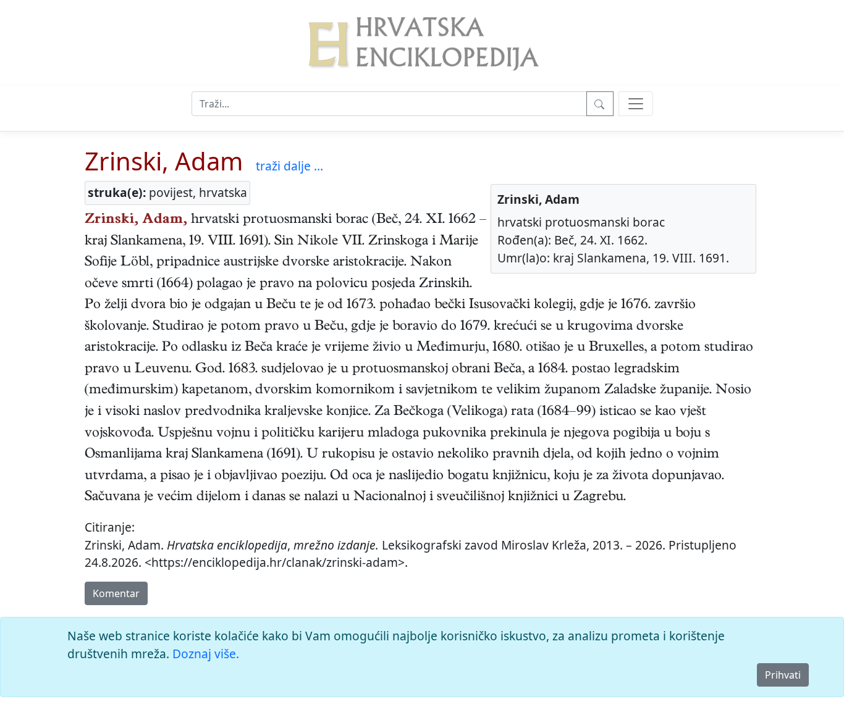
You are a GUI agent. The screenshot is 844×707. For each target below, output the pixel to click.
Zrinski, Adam (164, 161)
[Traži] (600, 103)
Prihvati (783, 675)
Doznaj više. (205, 653)
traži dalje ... (289, 165)
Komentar (116, 593)
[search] (635, 103)
